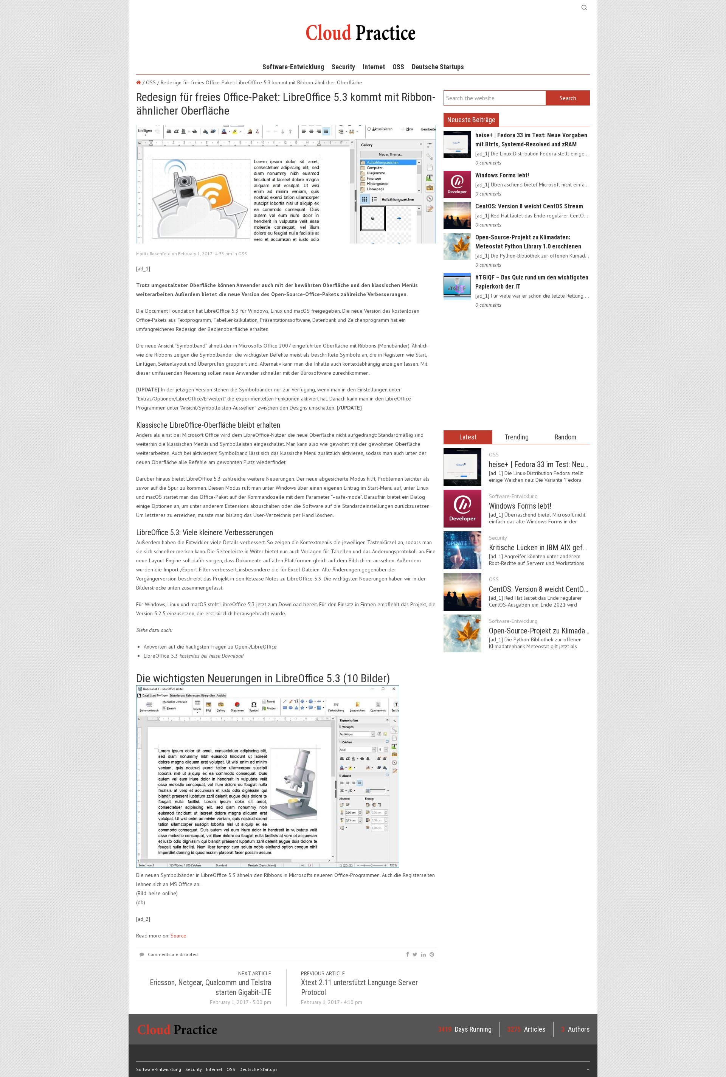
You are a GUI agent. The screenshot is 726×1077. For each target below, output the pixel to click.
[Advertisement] (517, 370)
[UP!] (588, 1069)
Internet (374, 67)
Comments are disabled (173, 954)
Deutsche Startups (438, 67)
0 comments (488, 162)
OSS (398, 67)
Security (343, 67)
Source (178, 935)
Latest (468, 437)
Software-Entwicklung (293, 67)
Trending (517, 437)
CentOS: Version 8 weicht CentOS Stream (529, 206)
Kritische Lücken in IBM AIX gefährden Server (556, 547)
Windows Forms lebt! (502, 175)
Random (565, 437)
